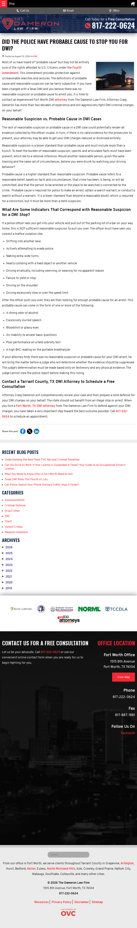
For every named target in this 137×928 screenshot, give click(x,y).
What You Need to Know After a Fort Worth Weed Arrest (39, 474)
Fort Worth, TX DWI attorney (35, 406)
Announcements (15, 500)
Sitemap (97, 902)
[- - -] (3, 3)
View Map (123, 677)
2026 (7, 547)
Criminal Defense (15, 505)
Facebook (128, 733)
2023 (7, 565)
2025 (7, 553)
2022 (7, 571)
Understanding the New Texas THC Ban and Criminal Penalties (42, 459)
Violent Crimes (14, 527)
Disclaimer (81, 902)
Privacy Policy (62, 902)
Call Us (24, 10)
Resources (41, 902)
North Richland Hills (61, 869)
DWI (35, 56)
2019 (7, 588)
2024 (7, 559)
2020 (7, 582)
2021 (7, 577)
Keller (31, 869)
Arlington (127, 863)
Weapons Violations (16, 532)
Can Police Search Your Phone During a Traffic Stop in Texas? (42, 485)
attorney (60, 100)
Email (70, 10)
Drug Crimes (12, 511)
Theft (8, 521)
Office (116, 10)
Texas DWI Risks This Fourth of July (26, 479)
